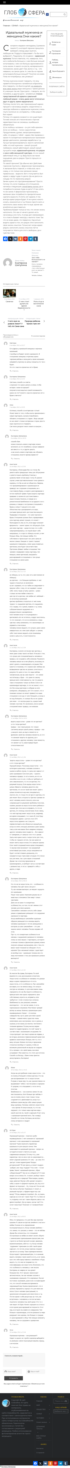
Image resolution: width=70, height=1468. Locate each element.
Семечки (9, 302)
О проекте (40, 1453)
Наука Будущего (58, 71)
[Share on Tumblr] (35, 239)
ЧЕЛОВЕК (40, 1418)
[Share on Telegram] (30, 239)
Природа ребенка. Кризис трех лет (32, 321)
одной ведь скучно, (30, 187)
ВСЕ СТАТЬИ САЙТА (41, 1437)
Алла (11, 405)
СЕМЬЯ (15, 26)
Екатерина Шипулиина (17, 377)
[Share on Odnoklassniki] (20, 239)
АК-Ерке (12, 1130)
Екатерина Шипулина (27, 40)
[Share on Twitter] (10, 239)
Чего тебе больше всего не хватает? (38, 259)
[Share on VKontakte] (15, 239)
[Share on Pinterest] (25, 239)
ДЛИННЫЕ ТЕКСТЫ (40, 1428)
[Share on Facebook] (5, 239)
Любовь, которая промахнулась (57, 62)
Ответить (15, 371)
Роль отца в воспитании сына (39, 304)
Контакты (39, 1448)
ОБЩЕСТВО (41, 1409)
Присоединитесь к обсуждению (10, 336)
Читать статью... (37, 275)
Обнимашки (57, 77)
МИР (38, 1405)
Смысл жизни (41, 1422)
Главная (6, 26)
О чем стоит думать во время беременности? (24, 306)
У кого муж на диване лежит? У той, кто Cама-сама (16, 322)
